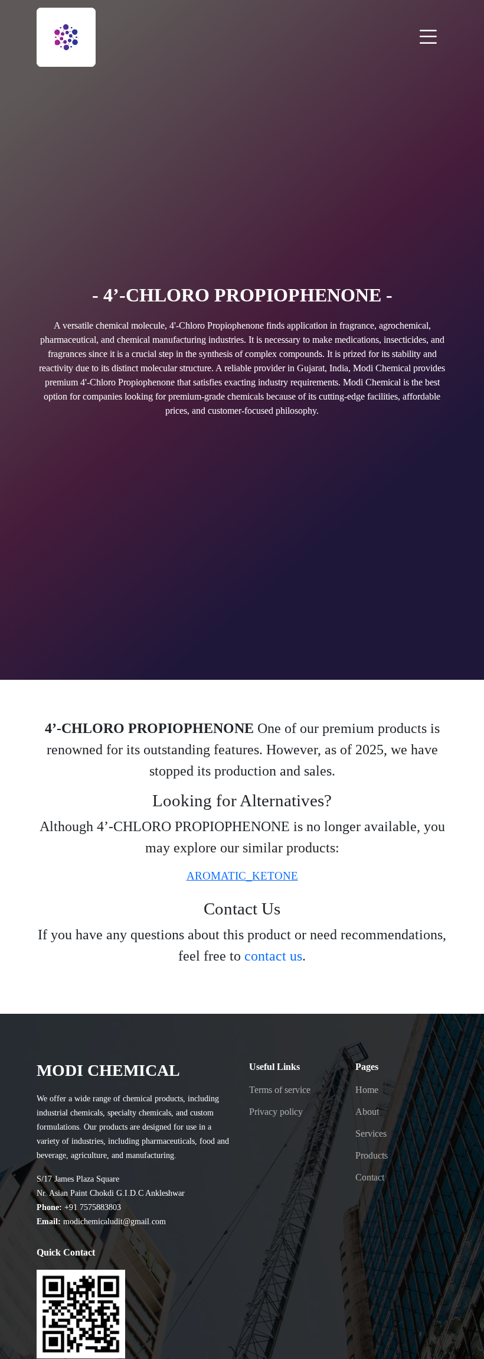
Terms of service (279, 1090)
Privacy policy (276, 1112)
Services (371, 1134)
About (367, 1112)
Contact (369, 1177)
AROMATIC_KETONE (242, 876)
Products (371, 1155)
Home (366, 1090)
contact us (273, 956)
